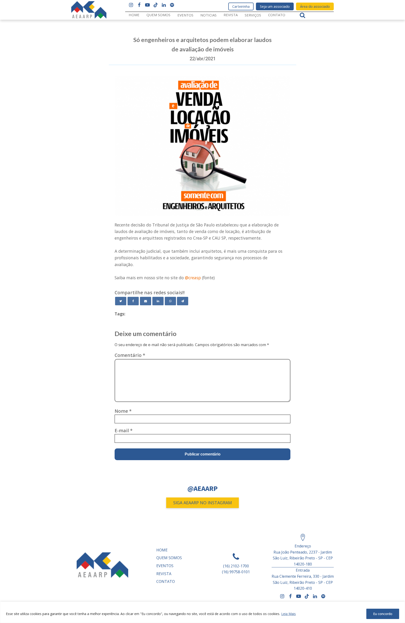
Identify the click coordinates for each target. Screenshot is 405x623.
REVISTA (231, 14)
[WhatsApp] (170, 301)
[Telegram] (182, 301)
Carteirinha (241, 6)
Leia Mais (288, 614)
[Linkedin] (158, 301)
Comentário (130, 355)
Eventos (185, 15)
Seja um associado (275, 6)
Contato (276, 14)
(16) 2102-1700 (236, 566)
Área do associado (315, 6)
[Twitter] (120, 301)
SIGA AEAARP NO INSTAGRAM (202, 502)
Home (134, 14)
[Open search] (302, 15)
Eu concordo (382, 614)
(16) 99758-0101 (236, 571)
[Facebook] (133, 301)
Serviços (253, 15)
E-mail (124, 430)
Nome (123, 411)
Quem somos (158, 14)
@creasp (193, 277)
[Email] (145, 301)
